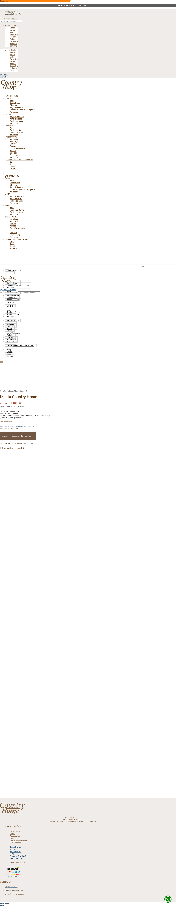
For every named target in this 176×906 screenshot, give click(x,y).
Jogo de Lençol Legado (20, 722)
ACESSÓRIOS (11, 137)
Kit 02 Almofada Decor (21, 659)
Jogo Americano (17, 116)
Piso (12, 128)
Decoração (14, 141)
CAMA (8, 98)
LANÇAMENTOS (13, 96)
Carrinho (13, 46)
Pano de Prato (16, 119)
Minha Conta (10, 25)
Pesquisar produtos (10, 19)
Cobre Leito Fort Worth (21, 546)
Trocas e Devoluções (18, 841)
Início (2, 391)
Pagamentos (15, 836)
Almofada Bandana (19, 778)
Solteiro (13, 169)
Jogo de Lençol (16, 107)
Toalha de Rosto (17, 132)
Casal (12, 166)
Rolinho (13, 150)
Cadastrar (14, 41)
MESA (8, 114)
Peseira (13, 146)
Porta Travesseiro (18, 148)
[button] (17, 426)
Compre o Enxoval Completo (22, 110)
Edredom (13, 105)
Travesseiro (15, 155)
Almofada (14, 139)
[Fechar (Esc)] (8, 903)
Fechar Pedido (13, 38)
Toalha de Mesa (16, 121)
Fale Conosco (15, 843)
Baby (12, 101)
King (12, 162)
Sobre (12, 834)
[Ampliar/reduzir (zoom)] (1, 903)
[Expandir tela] (3, 903)
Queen (12, 164)
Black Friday (9, 391)
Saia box (13, 153)
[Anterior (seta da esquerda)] (1, 905)
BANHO (9, 126)
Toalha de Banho (17, 130)
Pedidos (13, 44)
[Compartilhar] (6, 903)
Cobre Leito (15, 103)
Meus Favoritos (14, 33)
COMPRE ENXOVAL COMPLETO (19, 160)
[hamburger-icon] (143, 266)
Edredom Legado (18, 603)
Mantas (13, 144)
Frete (12, 838)
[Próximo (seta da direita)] (3, 905)
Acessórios (15, 654)
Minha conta (12, 29)
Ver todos (14, 112)
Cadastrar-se (15, 831)
